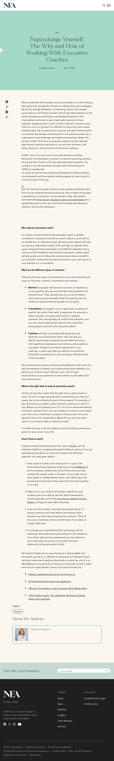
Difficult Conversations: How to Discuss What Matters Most (57, 588)
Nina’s (73, 445)
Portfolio (62, 709)
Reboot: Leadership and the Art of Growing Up (51, 574)
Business (18, 611)
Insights (62, 715)
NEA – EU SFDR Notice (80, 751)
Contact (62, 726)
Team (60, 704)
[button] (108, 5)
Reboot (30, 502)
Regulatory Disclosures (15, 754)
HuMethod (80, 466)
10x (42, 502)
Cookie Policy (59, 751)
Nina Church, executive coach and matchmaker (60, 199)
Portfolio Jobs (91, 704)
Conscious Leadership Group (71, 498)
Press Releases (65, 721)
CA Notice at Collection (60, 747)
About (61, 698)
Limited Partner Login (95, 698)
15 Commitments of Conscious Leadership (49, 581)
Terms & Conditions (13, 747)
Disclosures (35, 754)
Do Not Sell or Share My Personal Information (26, 751)
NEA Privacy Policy (35, 747)
